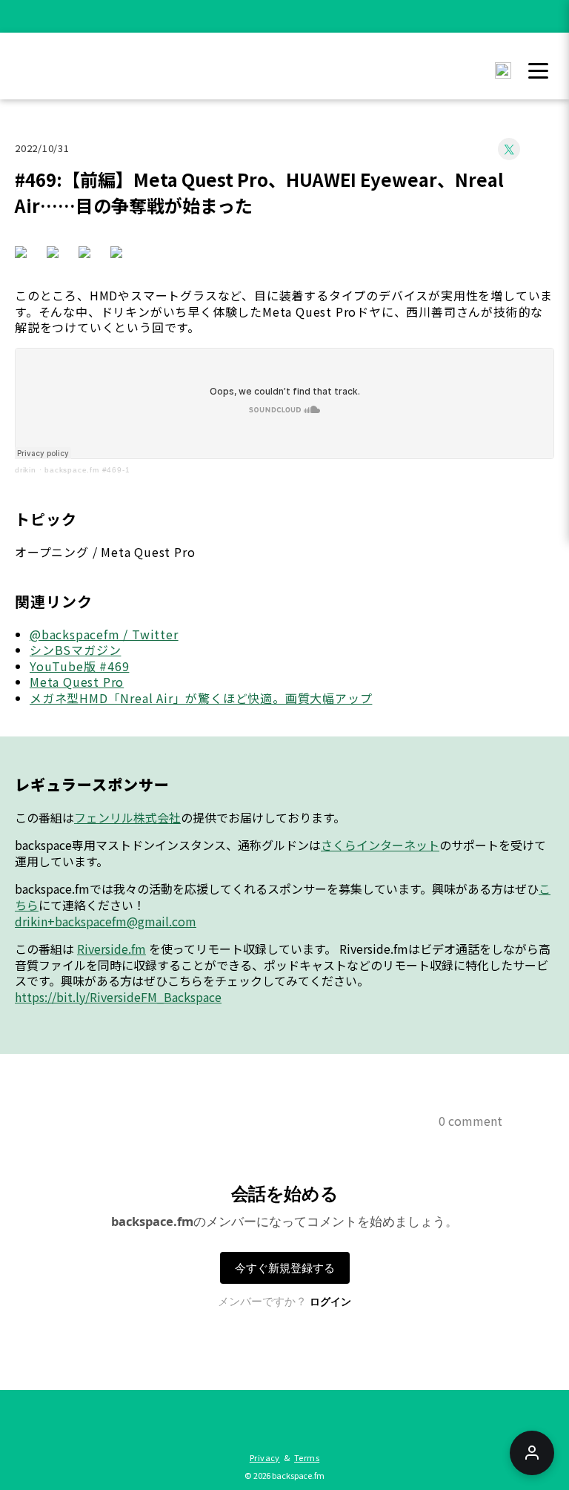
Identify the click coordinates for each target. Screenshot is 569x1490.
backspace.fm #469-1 (87, 470)
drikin (25, 470)
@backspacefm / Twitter (104, 634)
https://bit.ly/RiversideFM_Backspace (118, 997)
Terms (306, 1457)
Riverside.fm (111, 948)
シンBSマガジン (75, 650)
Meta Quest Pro (77, 681)
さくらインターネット (380, 845)
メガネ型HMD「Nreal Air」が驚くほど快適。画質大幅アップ (201, 698)
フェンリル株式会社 (127, 817)
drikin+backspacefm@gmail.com (105, 921)
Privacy (265, 1457)
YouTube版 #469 (79, 666)
